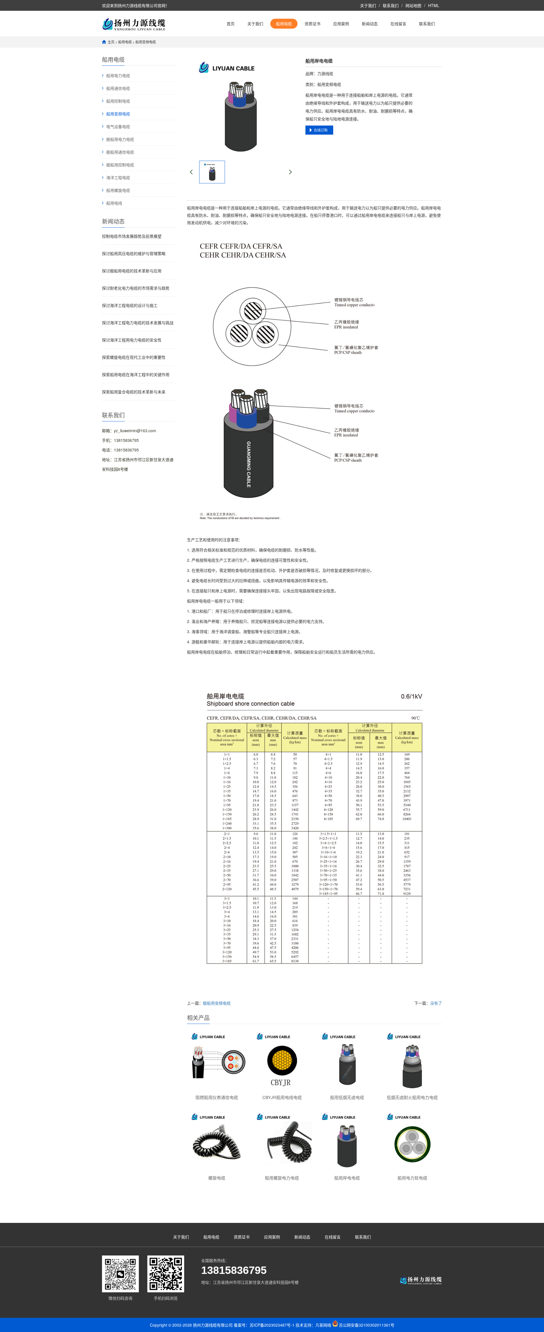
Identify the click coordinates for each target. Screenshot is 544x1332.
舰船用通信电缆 (120, 152)
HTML (433, 5)
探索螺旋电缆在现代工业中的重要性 (133, 357)
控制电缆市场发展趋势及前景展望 (132, 236)
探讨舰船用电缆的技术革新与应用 (132, 270)
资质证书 (312, 23)
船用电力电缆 (118, 75)
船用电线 (114, 203)
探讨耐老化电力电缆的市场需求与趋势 (135, 288)
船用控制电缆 (118, 101)
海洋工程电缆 (118, 177)
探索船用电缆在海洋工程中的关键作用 (135, 374)
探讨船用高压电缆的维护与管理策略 (133, 253)
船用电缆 (284, 23)
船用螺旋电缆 (118, 190)
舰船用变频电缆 (217, 1003)
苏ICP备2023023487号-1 (272, 1325)
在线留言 (398, 23)
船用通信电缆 (118, 88)
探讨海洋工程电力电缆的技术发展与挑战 (137, 322)
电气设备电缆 (118, 126)
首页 (231, 23)
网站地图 (413, 5)
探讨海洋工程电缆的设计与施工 (130, 305)
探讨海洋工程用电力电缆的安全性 (132, 340)
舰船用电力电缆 (120, 139)
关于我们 (368, 5)
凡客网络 (323, 1325)
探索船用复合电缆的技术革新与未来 (133, 391)
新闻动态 (370, 23)
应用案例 (341, 23)
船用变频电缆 (145, 41)
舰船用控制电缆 (120, 164)
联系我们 (391, 5)
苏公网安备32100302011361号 (366, 1325)
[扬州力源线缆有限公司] (134, 23)
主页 (111, 41)
